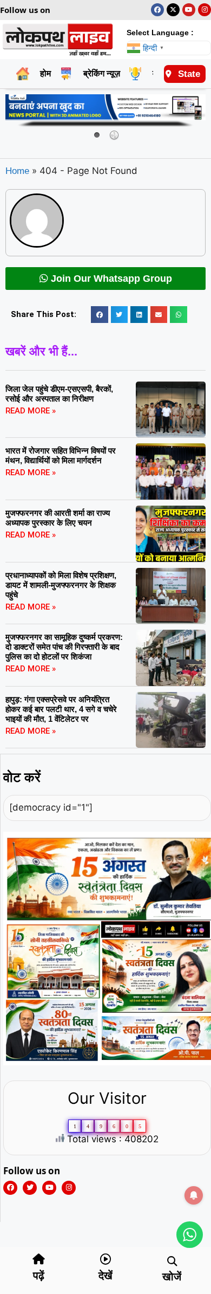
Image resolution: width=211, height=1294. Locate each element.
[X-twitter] (173, 9)
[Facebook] (157, 9)
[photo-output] (107, 1062)
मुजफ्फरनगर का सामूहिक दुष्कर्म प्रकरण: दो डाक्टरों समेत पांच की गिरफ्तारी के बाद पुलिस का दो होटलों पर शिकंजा (64, 646)
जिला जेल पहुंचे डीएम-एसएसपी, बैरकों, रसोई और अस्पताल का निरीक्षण (59, 393)
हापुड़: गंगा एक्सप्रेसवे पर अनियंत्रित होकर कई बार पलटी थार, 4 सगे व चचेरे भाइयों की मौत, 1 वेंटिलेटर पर (61, 709)
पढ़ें (38, 1276)
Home (17, 171)
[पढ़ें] (39, 1259)
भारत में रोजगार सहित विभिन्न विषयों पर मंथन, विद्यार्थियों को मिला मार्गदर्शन (60, 455)
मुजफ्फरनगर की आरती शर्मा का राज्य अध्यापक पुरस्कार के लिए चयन (57, 517)
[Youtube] (188, 9)
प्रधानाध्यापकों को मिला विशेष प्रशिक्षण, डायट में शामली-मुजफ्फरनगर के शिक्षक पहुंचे (60, 585)
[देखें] (105, 1259)
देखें (105, 1276)
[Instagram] (204, 9)
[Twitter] (30, 1188)
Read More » (30, 411)
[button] (99, 315)
